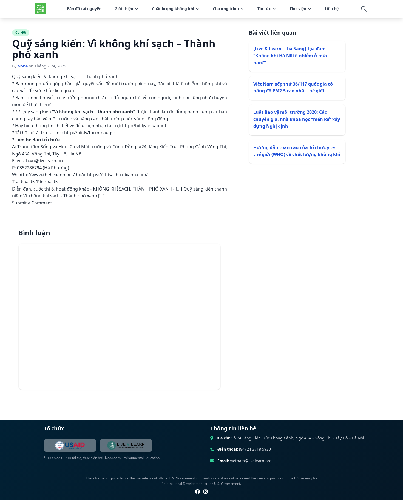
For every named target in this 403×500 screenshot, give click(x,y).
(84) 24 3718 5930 (255, 449)
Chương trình (226, 8)
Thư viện (298, 8)
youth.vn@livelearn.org (41, 161)
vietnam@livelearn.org (251, 460)
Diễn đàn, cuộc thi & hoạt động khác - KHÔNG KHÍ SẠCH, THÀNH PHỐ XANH (92, 189)
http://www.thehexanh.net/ (47, 175)
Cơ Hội (20, 32)
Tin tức (264, 8)
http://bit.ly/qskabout (144, 126)
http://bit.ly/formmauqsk (90, 133)
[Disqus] (119, 316)
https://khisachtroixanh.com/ (117, 175)
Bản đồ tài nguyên (84, 8)
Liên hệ (332, 8)
